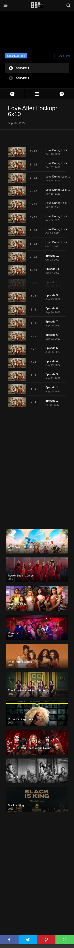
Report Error (63, 56)
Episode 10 (52, 282)
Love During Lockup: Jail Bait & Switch (57, 176)
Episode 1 (51, 400)
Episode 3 (51, 374)
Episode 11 (52, 268)
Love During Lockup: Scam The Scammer (57, 242)
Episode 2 (51, 387)
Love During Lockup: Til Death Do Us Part (57, 216)
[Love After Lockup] (37, 94)
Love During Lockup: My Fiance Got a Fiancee (57, 189)
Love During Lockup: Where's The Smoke (57, 202)
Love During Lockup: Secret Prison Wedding (57, 229)
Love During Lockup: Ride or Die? (57, 163)
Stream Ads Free (16, 56)
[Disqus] (37, 468)
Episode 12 (52, 255)
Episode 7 (51, 321)
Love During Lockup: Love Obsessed (57, 150)
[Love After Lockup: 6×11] (61, 94)
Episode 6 (51, 334)
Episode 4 (51, 361)
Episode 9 (51, 295)
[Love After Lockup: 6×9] (12, 94)
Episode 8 (51, 308)
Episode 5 (51, 347)
